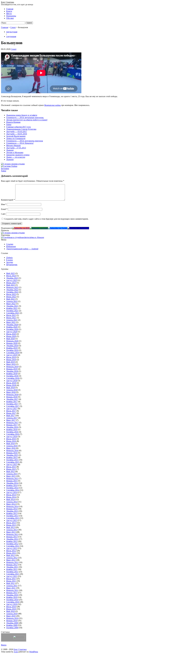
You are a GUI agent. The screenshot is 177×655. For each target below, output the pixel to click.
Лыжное (10, 150)
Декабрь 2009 (12, 623)
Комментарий (8, 200)
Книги (9, 11)
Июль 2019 (11, 357)
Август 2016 (11, 436)
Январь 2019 (11, 369)
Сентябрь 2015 (12, 462)
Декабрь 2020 (12, 325)
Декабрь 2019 (12, 346)
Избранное (11, 246)
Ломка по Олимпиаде (15, 138)
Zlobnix (9, 257)
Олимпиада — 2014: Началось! (20, 143)
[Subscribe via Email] (39, 228)
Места (9, 13)
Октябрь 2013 (12, 516)
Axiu (16, 652)
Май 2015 (10, 471)
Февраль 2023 (12, 287)
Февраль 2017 (12, 422)
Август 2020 (11, 332)
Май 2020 (10, 339)
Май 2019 (10, 362)
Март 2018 (11, 392)
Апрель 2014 (11, 502)
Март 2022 (11, 304)
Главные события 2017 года (18, 127)
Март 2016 (11, 448)
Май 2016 (10, 443)
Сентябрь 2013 (12, 518)
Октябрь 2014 (12, 488)
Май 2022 (10, 299)
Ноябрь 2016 (11, 429)
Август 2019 (11, 355)
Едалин (9, 260)
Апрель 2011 (11, 586)
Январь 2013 (11, 537)
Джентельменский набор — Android (22, 249)
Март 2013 (11, 532)
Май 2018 (10, 387)
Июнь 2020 (11, 336)
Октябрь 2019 (12, 350)
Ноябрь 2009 (11, 625)
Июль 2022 (11, 294)
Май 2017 (10, 415)
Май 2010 (10, 611)
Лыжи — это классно (15, 157)
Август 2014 (11, 492)
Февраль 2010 (12, 618)
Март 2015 (11, 476)
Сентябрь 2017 (12, 406)
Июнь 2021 (11, 318)
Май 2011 (10, 583)
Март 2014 (11, 504)
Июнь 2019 (11, 360)
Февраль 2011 (12, 590)
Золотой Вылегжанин (16, 136)
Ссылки (9, 244)
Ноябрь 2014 (11, 485)
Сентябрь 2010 (12, 602)
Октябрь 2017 (12, 404)
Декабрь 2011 (12, 567)
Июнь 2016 (11, 441)
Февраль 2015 (12, 478)
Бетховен (5, 168)
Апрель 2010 (11, 614)
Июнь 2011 (11, 581)
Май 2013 (10, 527)
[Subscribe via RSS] (21, 228)
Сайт (3, 214)
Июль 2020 (11, 334)
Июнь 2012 (11, 553)
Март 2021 (11, 322)
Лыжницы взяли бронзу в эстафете (21, 115)
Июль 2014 (11, 495)
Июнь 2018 (11, 385)
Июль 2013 (11, 523)
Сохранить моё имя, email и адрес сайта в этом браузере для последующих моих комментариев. (46, 219)
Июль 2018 (11, 383)
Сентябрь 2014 (12, 490)
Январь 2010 (11, 621)
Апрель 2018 (11, 390)
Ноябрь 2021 (11, 308)
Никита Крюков (13, 122)
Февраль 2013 (12, 534)
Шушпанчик (11, 264)
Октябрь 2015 (12, 460)
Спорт (13, 27)
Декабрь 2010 (12, 595)
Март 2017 (11, 420)
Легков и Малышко (14, 152)
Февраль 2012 (12, 562)
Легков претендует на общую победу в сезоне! (26, 120)
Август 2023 (11, 280)
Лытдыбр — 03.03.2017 (16, 131)
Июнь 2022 (11, 297)
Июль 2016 (11, 439)
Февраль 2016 (12, 450)
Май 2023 (10, 285)
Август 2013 (11, 520)
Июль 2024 (11, 276)
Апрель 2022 (11, 301)
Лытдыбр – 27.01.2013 (16, 148)
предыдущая (11, 32)
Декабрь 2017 (12, 399)
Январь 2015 (11, 481)
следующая (11, 36)
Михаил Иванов (13, 145)
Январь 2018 (11, 397)
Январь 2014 (11, 509)
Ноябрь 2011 (11, 569)
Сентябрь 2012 (12, 546)
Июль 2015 (11, 467)
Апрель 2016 (11, 446)
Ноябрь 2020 (11, 327)
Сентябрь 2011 (12, 574)
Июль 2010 (11, 607)
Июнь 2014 (11, 497)
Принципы (11, 16)
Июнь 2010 (11, 609)
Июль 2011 (11, 579)
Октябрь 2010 (12, 600)
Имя (3, 204)
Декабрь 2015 (12, 455)
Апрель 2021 (11, 320)
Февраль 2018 (12, 394)
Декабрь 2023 (12, 278)
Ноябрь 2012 (11, 541)
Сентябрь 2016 (12, 434)
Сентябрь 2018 (12, 378)
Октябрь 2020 (12, 329)
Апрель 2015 (11, 474)
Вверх (3, 645)
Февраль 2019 (12, 367)
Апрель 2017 (11, 418)
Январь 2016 (11, 453)
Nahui (8, 124)
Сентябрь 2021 (12, 313)
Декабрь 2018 (12, 371)
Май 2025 (10, 273)
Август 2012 (11, 548)
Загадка (9, 262)
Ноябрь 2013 (11, 513)
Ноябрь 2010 (11, 597)
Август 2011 (11, 576)
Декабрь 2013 (12, 511)
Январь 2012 (11, 565)
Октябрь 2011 (12, 572)
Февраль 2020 (12, 341)
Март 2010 (11, 616)
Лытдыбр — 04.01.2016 (16, 134)
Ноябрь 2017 (11, 401)
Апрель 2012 (11, 558)
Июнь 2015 (11, 469)
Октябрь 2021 (12, 311)
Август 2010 (11, 604)
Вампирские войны (52, 105)
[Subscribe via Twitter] (57, 228)
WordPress (33, 652)
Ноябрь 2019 (11, 348)
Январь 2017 (11, 425)
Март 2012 (11, 560)
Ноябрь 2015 (11, 457)
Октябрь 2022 (12, 292)
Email (4, 209)
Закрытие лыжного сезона (17, 155)
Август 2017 (11, 408)
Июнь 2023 (11, 283)
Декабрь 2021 (12, 306)
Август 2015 (11, 464)
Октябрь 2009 (12, 628)
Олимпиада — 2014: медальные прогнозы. (25, 117)
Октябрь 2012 (12, 544)
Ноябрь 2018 (11, 373)
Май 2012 (10, 555)
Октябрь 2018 (12, 376)
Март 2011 (10, 588)
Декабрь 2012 (12, 539)
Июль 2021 (11, 315)
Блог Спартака (7, 2)
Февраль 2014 (12, 506)
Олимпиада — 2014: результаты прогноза (24, 141)
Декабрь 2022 (12, 290)
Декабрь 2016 (12, 427)
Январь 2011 (11, 593)
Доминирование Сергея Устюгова (21, 129)
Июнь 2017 (11, 413)
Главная (9, 9)
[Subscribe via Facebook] (78, 228)
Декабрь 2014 (12, 483)
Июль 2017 (11, 411)
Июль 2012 (11, 551)
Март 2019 (11, 364)
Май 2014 (10, 499)
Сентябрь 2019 (12, 353)
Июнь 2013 (11, 525)
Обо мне (10, 18)
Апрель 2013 (11, 530)
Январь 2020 (11, 343)
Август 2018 (11, 380)
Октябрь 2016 (12, 432)
